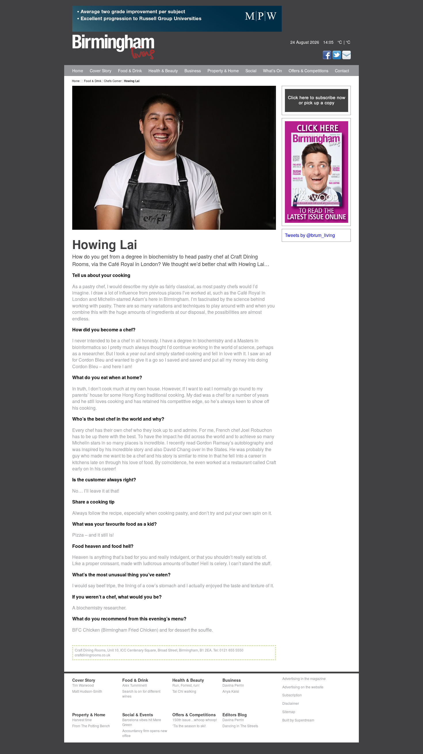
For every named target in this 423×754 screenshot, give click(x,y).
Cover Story (100, 70)
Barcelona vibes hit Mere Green (141, 722)
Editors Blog (234, 714)
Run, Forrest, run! (185, 685)
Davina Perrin (233, 685)
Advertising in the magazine (304, 678)
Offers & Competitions (308, 70)
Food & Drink (130, 70)
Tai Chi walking (184, 691)
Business (192, 70)
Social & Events (137, 714)
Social (250, 70)
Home (77, 70)
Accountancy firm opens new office (144, 733)
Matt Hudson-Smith (87, 691)
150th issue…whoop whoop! (194, 719)
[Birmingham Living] (113, 45)
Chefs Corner (112, 81)
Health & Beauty (163, 70)
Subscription (292, 694)
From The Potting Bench (91, 725)
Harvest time (82, 719)
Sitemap (288, 711)
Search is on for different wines (141, 693)
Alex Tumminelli (134, 685)
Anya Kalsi (230, 691)
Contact (342, 70)
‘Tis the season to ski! (189, 725)
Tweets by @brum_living (310, 235)
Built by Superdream (298, 719)
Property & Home (223, 70)
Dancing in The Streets (240, 725)
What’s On (272, 70)
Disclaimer (290, 703)
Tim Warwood (83, 685)
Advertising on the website (302, 686)
